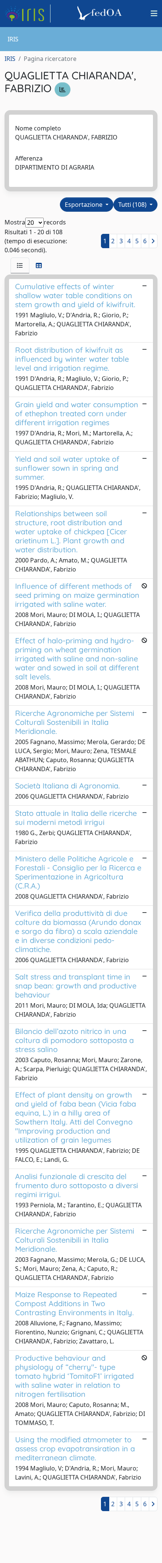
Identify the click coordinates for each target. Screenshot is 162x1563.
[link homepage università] (100, 14)
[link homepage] (27, 14)
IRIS (10, 59)
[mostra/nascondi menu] (154, 13)
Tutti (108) (133, 204)
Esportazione (84, 204)
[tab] (20, 265)
